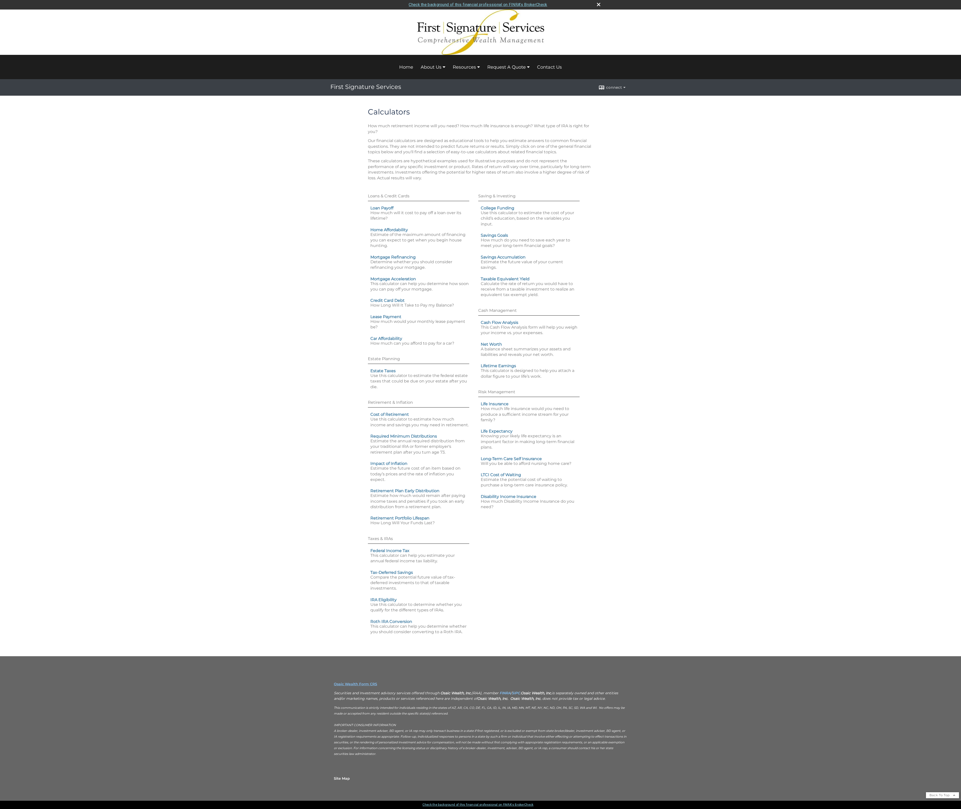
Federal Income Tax (389, 550)
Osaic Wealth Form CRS (355, 684)
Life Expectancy (497, 431)
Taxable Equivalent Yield (505, 279)
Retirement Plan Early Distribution (404, 490)
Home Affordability (389, 229)
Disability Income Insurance (508, 496)
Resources (464, 67)
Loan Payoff (381, 208)
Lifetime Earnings (498, 365)
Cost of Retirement (389, 414)
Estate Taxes (383, 370)
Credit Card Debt (387, 300)
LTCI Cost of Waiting (501, 474)
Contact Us (549, 67)
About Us (431, 67)
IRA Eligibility (383, 599)
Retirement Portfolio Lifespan (399, 518)
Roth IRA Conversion (391, 621)
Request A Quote (506, 67)
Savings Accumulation (503, 257)
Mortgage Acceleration (393, 279)
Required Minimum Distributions (403, 436)
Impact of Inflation (388, 463)
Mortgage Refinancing (393, 257)
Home (406, 67)
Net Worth (491, 344)
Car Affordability (386, 338)
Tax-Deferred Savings (391, 572)
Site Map (342, 778)
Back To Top (940, 795)
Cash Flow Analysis (499, 322)
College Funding (497, 208)
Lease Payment (385, 316)
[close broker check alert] (599, 5)
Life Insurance (495, 403)
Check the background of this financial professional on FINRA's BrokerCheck (478, 4)
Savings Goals (494, 235)
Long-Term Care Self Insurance (511, 458)
